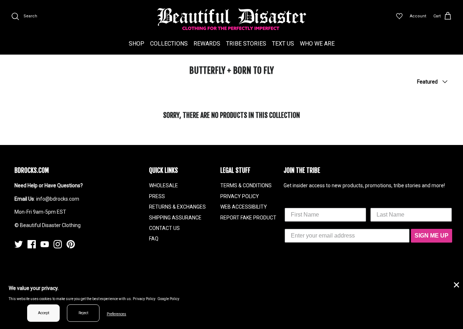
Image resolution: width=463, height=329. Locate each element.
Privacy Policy (144, 299)
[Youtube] (45, 244)
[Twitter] (18, 244)
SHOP (136, 43)
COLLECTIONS (169, 43)
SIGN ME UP (432, 235)
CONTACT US (164, 228)
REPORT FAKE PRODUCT (248, 218)
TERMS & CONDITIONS (246, 185)
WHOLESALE (163, 185)
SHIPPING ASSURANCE (175, 218)
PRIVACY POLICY (239, 196)
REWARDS (207, 43)
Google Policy (168, 299)
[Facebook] (31, 244)
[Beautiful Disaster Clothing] (232, 19)
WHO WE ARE (317, 43)
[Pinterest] (71, 244)
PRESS (157, 196)
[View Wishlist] (399, 16)
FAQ (153, 239)
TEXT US (283, 43)
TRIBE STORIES (246, 43)
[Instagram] (58, 244)
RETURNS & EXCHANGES (177, 207)
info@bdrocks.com (57, 199)
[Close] (455, 284)
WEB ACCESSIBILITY (243, 207)
